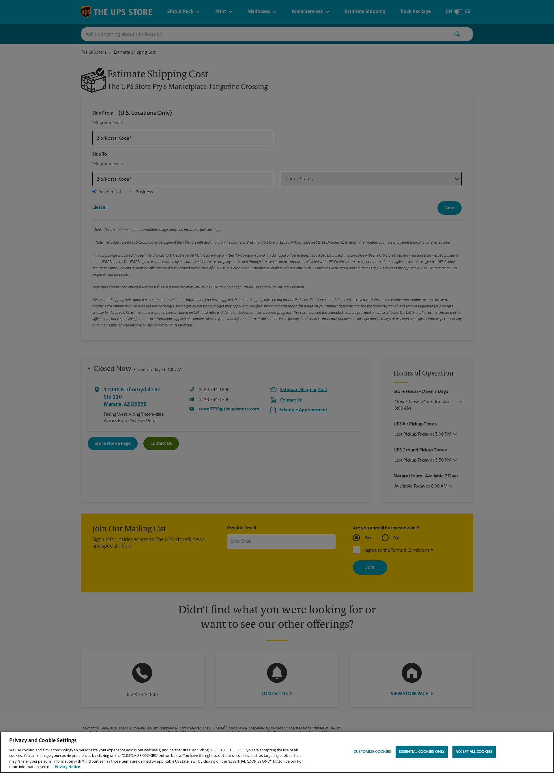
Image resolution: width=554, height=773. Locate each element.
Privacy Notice (67, 767)
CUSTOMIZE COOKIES (372, 752)
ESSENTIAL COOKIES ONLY (422, 752)
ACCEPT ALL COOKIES (474, 752)
